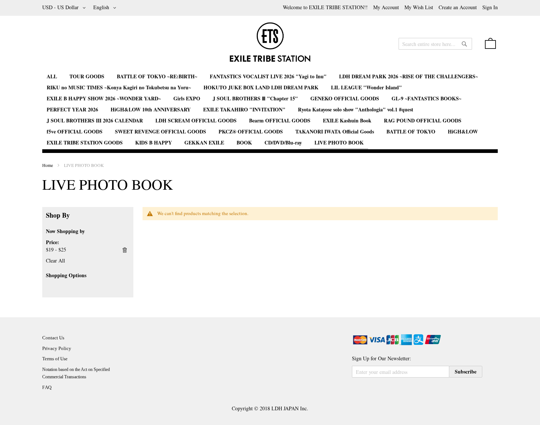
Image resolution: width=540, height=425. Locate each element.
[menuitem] (51, 76)
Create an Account (458, 7)
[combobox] (435, 44)
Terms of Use (55, 358)
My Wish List (418, 7)
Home (48, 165)
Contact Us (53, 337)
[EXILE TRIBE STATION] (270, 45)
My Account (386, 7)
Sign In (490, 7)
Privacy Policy (56, 348)
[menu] (270, 110)
